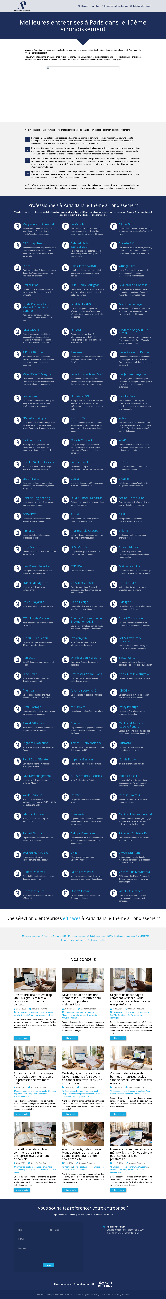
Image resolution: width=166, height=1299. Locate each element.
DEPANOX (29, 514)
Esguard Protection (35, 742)
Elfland (123, 530)
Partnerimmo (32, 440)
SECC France (127, 657)
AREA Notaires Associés (86, 775)
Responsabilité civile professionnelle (78, 1094)
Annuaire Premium (69, 1018)
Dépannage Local (120, 1012)
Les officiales (31, 478)
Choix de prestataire (80, 1096)
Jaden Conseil (128, 775)
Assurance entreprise (74, 1091)
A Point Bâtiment (34, 352)
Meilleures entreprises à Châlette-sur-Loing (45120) (90, 936)
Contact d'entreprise (29, 1015)
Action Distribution (132, 497)
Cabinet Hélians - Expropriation (82, 245)
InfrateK (76, 795)
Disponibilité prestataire (42, 1167)
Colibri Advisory (129, 547)
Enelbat (76, 723)
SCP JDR (124, 462)
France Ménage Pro (35, 582)
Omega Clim (127, 265)
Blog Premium (123, 1294)
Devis (75, 1167)
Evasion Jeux (79, 638)
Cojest (75, 478)
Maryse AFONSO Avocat (38, 224)
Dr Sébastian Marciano (86, 657)
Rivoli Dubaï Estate (35, 759)
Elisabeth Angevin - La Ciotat (133, 331)
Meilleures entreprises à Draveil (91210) (131, 936)
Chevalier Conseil (82, 582)
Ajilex (122, 418)
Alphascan (29, 530)
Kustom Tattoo (81, 418)
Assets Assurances (131, 891)
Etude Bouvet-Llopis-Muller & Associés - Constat (36, 307)
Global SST (126, 224)
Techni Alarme (32, 833)
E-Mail (21, 1239)
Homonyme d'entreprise (138, 1167)
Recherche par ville (125, 1094)
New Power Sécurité (36, 566)
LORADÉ (76, 329)
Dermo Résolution (83, 462)
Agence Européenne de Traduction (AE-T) (86, 620)
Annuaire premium (24, 1091)
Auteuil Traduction (35, 638)
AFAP (122, 440)
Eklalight (125, 601)
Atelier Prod (31, 284)
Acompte (68, 1167)
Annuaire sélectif (46, 1015)
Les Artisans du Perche (134, 352)
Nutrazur (125, 742)
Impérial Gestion (82, 759)
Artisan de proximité (88, 1015)
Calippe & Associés (83, 833)
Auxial (75, 514)
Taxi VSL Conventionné (86, 742)
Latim (26, 265)
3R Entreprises (32, 243)
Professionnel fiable (22, 1096)
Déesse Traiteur (129, 795)
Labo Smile (30, 674)
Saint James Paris (82, 871)
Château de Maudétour (134, 871)
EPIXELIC (71, 1294)
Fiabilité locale (37, 1012)
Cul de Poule (127, 759)
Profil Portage (32, 706)
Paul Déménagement (37, 775)
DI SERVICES (79, 547)
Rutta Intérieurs (33, 891)
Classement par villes (23, 1169)
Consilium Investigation (135, 674)
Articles (111, 1294)
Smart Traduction (131, 618)
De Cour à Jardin (33, 601)
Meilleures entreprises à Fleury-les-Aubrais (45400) (44, 936)
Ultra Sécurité (32, 547)
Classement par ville (70, 1015)
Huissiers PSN (80, 396)
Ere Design (30, 396)
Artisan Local (133, 1012)
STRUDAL (77, 566)
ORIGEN (124, 690)
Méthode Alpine (129, 566)
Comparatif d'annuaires (37, 1094)
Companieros (80, 814)
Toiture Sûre (127, 582)
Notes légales (84, 1294)
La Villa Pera (127, 396)
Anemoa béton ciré (83, 690)
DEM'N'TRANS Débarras (86, 497)
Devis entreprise (86, 1012)
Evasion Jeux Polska (36, 852)
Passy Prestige (128, 706)
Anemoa (28, 690)
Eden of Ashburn (34, 814)
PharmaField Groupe (84, 530)
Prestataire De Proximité (128, 1015)
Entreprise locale (39, 1091)
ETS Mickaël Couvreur (37, 618)
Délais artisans (39, 1169)
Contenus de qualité (96, 940)
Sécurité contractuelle (79, 1169)
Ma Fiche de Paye (130, 304)
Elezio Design (79, 601)
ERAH (122, 514)
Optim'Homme (81, 891)
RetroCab (29, 657)
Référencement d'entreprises (73, 940)
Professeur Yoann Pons (86, 674)
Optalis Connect (81, 440)
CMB (74, 852)
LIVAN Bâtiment (129, 852)
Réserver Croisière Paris (135, 833)
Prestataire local (23, 1012)
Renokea (76, 352)
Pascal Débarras (33, 723)
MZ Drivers (78, 706)
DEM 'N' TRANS (81, 304)
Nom (20, 1230)
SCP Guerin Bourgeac (85, 284)
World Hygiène (32, 795)
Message (22, 1248)
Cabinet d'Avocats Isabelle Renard (131, 725)
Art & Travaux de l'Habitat (130, 639)
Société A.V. (127, 243)
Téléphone (54, 1230)
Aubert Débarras (34, 871)
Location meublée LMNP (87, 374)
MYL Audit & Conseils (133, 284)
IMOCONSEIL (31, 329)
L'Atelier (124, 478)
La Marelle (77, 224)
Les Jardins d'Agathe (132, 374)
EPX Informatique (34, 418)
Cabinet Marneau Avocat (135, 814)
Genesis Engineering (36, 497)
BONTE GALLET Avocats (38, 462)
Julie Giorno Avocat (83, 265)
